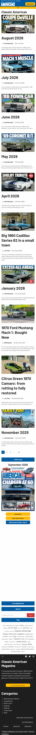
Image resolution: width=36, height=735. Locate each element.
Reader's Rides (5, 649)
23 (19, 452)
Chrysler (12, 631)
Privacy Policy (23, 731)
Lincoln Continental (8, 644)
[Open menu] (18, 8)
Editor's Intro (8, 703)
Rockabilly (18, 649)
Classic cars (29, 634)
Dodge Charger (29, 636)
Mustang (24, 644)
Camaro (5, 628)
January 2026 (13, 288)
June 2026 (10, 117)
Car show (20, 628)
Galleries (7, 708)
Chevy (31, 628)
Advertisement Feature (11, 699)
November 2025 (15, 432)
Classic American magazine (14, 634)
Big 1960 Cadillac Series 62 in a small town (17, 240)
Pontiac (24, 647)
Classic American (22, 630)
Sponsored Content (27, 649)
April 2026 (10, 196)
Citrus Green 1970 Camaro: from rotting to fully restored (16, 385)
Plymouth (11, 647)
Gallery (6, 641)
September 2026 (18, 464)
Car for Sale (12, 628)
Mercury (19, 644)
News (30, 644)
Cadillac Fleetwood (29, 625)
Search (31, 615)
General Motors (12, 641)
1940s (4, 625)
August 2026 (12, 38)
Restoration (12, 649)
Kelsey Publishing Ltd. (10, 731)
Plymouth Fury (18, 646)
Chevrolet (25, 628)
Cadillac (21, 625)
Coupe (10, 636)
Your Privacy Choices (18, 685)
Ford (22, 639)
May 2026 (9, 156)
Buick (17, 625)
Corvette (5, 636)
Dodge (15, 636)
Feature (11, 639)
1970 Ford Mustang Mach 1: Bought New (17, 332)
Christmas (6, 631)
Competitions (8, 701)
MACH (14, 644)
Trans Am (23, 651)
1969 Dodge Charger (10, 625)
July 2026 (9, 77)
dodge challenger (21, 636)
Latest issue (21, 641)
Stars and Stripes (15, 651)
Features (17, 639)
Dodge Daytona (5, 639)
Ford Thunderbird (29, 639)
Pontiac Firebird (30, 646)
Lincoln (29, 641)
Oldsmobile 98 (4, 646)
